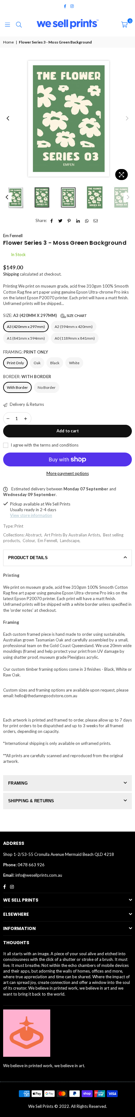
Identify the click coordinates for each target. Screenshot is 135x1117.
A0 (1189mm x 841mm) (75, 338)
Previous (8, 118)
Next (127, 118)
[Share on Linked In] (78, 220)
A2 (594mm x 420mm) (74, 326)
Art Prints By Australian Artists (72, 534)
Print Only (15, 362)
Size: (45, 315)
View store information (31, 515)
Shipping (11, 274)
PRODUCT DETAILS (28, 557)
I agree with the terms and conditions (44, 444)
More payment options (67, 473)
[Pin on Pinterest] (69, 220)
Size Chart (76, 315)
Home (8, 42)
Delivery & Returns (26, 404)
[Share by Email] (95, 220)
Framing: (25, 351)
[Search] (18, 24)
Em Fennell (13, 235)
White (74, 362)
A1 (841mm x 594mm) (26, 338)
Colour (29, 540)
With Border (17, 387)
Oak (37, 362)
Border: (27, 376)
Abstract (33, 534)
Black (54, 362)
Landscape (69, 540)
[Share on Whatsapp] (86, 220)
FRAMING (18, 783)
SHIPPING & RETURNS (31, 800)
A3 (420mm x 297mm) (26, 326)
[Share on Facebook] (51, 220)
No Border (47, 387)
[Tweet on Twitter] (60, 220)
